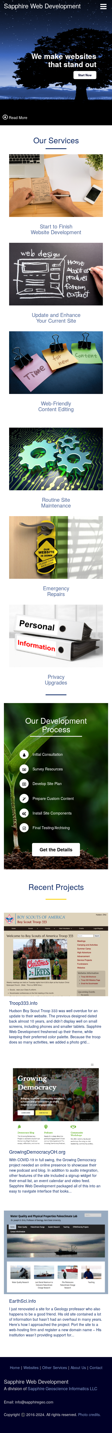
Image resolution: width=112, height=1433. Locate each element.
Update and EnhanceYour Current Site (56, 317)
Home (15, 1367)
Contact (96, 1367)
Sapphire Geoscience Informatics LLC (62, 1388)
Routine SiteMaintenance (56, 502)
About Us (78, 1367)
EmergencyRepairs (56, 591)
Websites (31, 1367)
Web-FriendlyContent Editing (56, 406)
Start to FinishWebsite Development (56, 229)
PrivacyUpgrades (56, 679)
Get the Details (56, 849)
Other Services (54, 1367)
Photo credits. (89, 1414)
